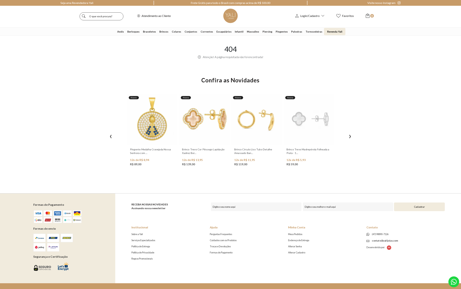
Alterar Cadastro (296, 252)
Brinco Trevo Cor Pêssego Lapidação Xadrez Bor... (203, 151)
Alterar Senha (295, 246)
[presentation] (110, 135)
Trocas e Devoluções (220, 246)
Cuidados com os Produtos (223, 240)
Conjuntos (191, 31)
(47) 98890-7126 (380, 234)
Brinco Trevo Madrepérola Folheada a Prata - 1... (308, 151)
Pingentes (282, 31)
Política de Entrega (140, 246)
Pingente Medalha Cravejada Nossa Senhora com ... (150, 151)
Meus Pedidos (295, 234)
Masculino (253, 31)
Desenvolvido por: (375, 247)
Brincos (163, 31)
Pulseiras (296, 31)
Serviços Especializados (143, 240)
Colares (176, 31)
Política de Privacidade (142, 252)
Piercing (267, 31)
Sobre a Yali (137, 234)
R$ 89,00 (135, 164)
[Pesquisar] (84, 16)
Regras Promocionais (142, 258)
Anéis (120, 31)
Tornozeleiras (314, 31)
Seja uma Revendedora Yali (77, 2)
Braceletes (149, 31)
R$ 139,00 (188, 164)
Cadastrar (419, 206)
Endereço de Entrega (298, 240)
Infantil (239, 31)
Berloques (133, 31)
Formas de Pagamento (221, 252)
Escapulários (224, 31)
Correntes (207, 31)
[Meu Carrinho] (367, 15)
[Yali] (230, 15)
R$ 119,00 (240, 164)
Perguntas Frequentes (221, 234)
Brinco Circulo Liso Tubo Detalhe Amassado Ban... (253, 151)
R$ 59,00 (292, 164)
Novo (134, 97)
